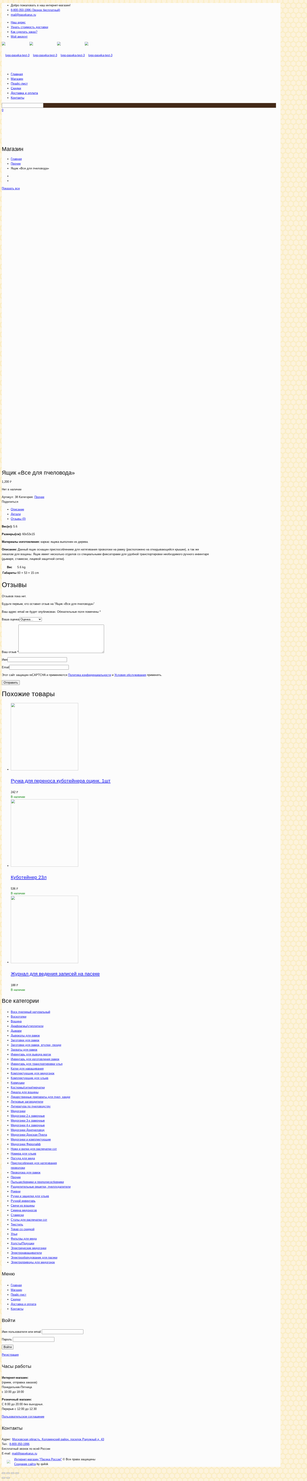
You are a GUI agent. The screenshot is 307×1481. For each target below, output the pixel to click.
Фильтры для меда (24, 1238)
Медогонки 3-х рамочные (28, 1120)
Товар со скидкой (22, 1229)
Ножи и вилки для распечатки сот (34, 1149)
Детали (16, 514)
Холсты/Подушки (22, 1243)
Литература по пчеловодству (31, 1106)
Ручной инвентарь (23, 1201)
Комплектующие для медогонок (32, 1073)
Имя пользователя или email (21, 1331)
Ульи (14, 1234)
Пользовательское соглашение (23, 1416)
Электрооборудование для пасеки (34, 1257)
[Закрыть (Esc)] (3, 1473)
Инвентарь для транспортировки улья (36, 1064)
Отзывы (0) (18, 519)
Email (5, 667)
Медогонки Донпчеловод (27, 1130)
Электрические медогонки (28, 1248)
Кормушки (17, 1082)
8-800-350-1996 (19, 1444)
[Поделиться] (8, 1473)
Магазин (16, 1290)
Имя (4, 659)
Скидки (15, 1299)
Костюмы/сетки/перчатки (28, 1087)
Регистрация (10, 1354)
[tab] (111, 509)
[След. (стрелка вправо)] (8, 1478)
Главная (16, 159)
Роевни (15, 1191)
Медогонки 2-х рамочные (28, 1115)
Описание (17, 509)
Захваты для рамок (24, 1049)
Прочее (16, 163)
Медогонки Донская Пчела (29, 1134)
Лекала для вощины (24, 1092)
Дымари (16, 1030)
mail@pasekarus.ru (23, 14)
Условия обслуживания (130, 675)
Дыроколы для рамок (25, 1035)
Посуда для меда (23, 1158)
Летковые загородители (27, 1101)
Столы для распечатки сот (29, 1219)
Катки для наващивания (27, 1068)
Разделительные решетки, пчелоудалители (41, 1186)
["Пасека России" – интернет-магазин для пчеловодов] (57, 55)
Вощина (16, 1021)
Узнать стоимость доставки (29, 27)
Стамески (17, 1215)
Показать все (11, 188)
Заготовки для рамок (25, 1040)
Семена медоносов (24, 1210)
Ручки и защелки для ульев (30, 1196)
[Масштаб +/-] (17, 1473)
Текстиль (17, 1224)
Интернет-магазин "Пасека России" (38, 1459)
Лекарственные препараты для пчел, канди (40, 1097)
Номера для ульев (23, 1153)
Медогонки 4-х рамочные (28, 1125)
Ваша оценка (10, 619)
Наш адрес (18, 22)
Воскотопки (18, 1016)
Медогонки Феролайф (26, 1144)
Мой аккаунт (19, 36)
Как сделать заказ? (24, 32)
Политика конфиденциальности (89, 675)
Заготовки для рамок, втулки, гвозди (36, 1045)
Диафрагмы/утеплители (27, 1026)
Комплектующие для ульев (29, 1078)
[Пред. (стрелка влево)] (3, 1478)
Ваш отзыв (10, 652)
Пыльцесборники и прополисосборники (37, 1182)
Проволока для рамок (25, 1172)
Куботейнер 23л (29, 877)
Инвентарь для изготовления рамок (35, 1059)
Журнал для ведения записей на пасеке (55, 973)
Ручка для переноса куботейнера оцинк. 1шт (61, 780)
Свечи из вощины (23, 1205)
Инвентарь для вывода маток (31, 1054)
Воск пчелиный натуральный (30, 1012)
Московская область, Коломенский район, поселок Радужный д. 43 (58, 1439)
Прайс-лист (18, 1294)
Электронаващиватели (26, 1252)
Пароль (7, 1339)
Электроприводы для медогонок (33, 1262)
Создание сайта (25, 1464)
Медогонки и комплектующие (31, 1139)
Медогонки (18, 1111)
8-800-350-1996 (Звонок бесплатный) (35, 10)
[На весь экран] (12, 1473)
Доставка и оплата (23, 1304)
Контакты (17, 1308)
